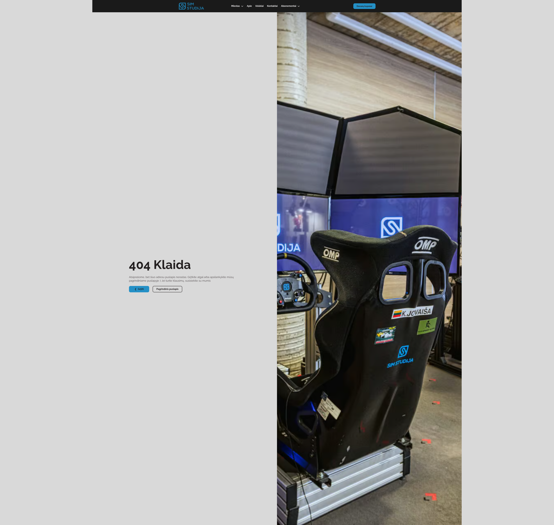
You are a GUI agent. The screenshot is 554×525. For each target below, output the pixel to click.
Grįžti (141, 289)
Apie (249, 6)
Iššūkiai (259, 6)
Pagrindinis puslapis (167, 289)
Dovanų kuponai (364, 6)
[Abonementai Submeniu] (298, 6)
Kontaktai (272, 6)
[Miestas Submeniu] (242, 6)
